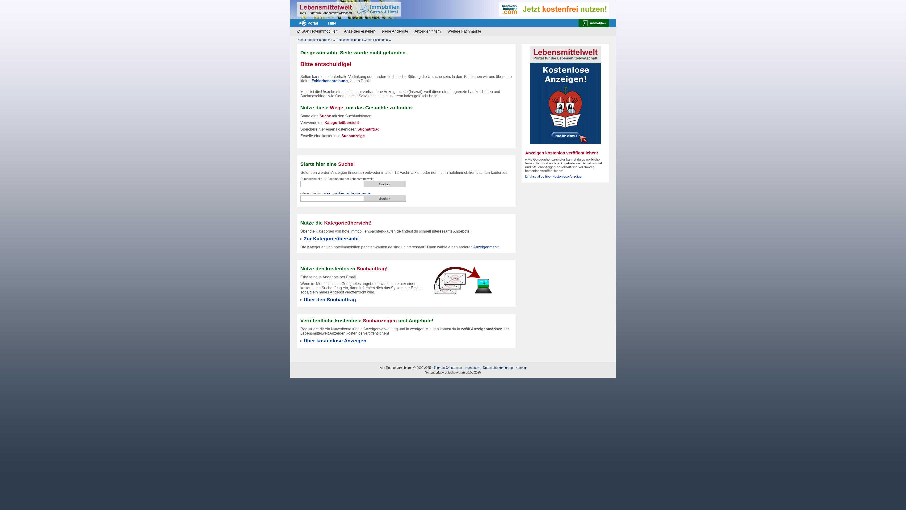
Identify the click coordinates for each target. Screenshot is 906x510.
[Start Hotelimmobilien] (349, 9)
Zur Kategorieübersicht (331, 238)
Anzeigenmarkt (486, 247)
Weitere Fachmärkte (464, 31)
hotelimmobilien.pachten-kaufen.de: (347, 193)
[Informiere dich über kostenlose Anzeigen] (565, 95)
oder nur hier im (335, 193)
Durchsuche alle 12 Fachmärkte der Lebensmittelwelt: (337, 179)
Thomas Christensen (448, 368)
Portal (312, 23)
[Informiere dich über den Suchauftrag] (462, 280)
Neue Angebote (395, 31)
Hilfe (332, 23)
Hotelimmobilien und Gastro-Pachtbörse (362, 40)
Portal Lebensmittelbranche (314, 40)
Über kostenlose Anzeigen (335, 340)
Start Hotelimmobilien (320, 31)
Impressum (472, 368)
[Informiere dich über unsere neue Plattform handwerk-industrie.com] (554, 9)
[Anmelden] (594, 23)
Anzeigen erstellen (359, 31)
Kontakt (521, 368)
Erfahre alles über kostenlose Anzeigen (554, 176)
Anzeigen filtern (428, 31)
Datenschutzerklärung (498, 368)
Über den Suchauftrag (330, 299)
